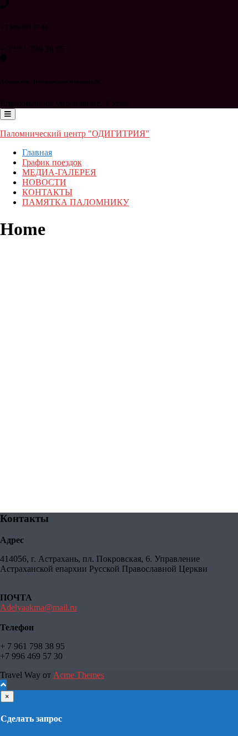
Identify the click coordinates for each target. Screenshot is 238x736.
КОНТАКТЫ (47, 192)
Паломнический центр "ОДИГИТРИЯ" (74, 133)
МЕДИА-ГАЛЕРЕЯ (59, 172)
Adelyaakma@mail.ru (38, 607)
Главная (37, 152)
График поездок (52, 162)
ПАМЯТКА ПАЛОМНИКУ (75, 202)
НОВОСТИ (44, 182)
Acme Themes (78, 675)
